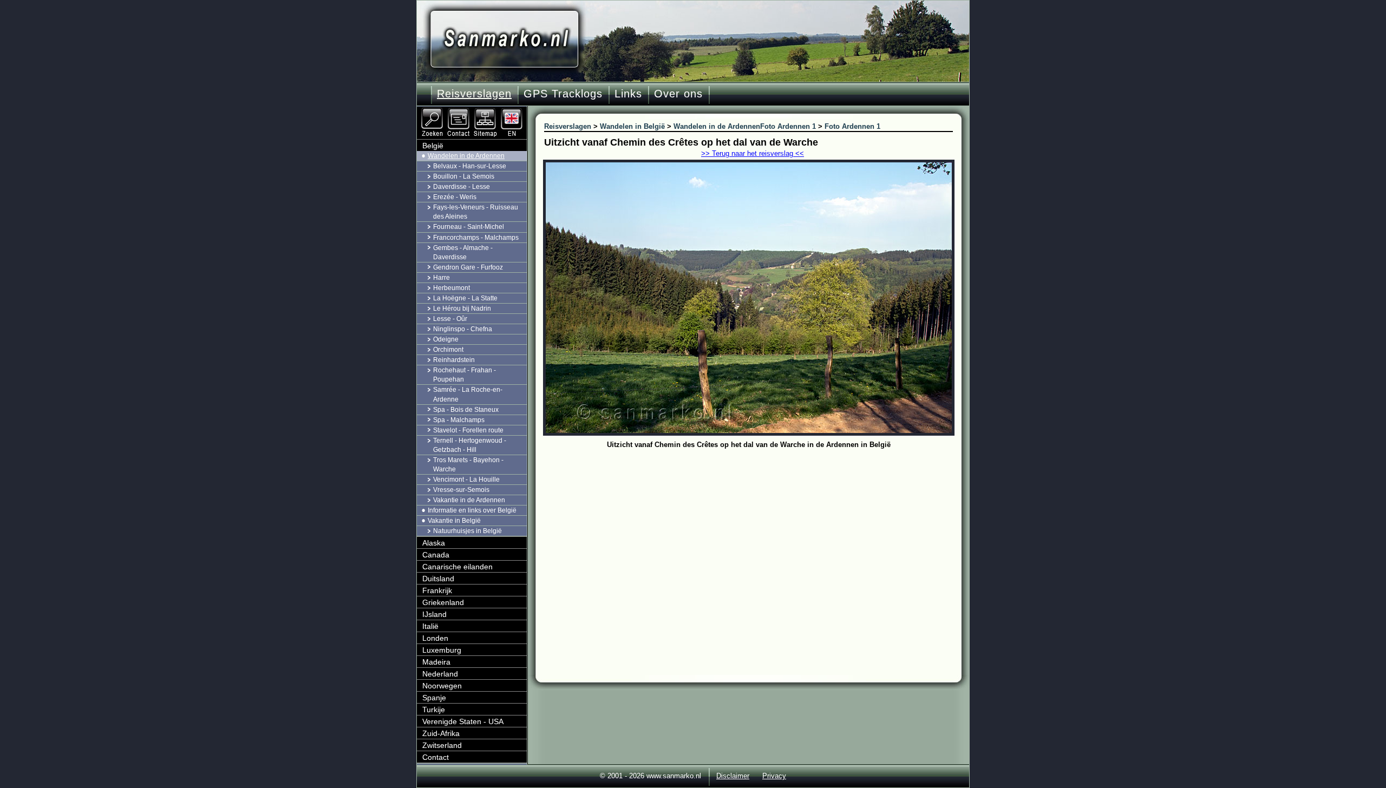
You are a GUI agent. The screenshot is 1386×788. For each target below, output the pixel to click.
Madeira (436, 662)
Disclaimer (732, 776)
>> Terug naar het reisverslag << (752, 153)
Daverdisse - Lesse (461, 187)
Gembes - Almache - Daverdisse (463, 252)
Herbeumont (451, 288)
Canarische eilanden (457, 566)
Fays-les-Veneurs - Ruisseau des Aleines (475, 211)
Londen (435, 638)
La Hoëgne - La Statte (465, 298)
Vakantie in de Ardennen (469, 500)
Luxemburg (441, 650)
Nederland (440, 673)
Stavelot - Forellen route (468, 430)
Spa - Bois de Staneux (466, 409)
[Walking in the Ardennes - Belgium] (513, 111)
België (432, 145)
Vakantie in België (454, 520)
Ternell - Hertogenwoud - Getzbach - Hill (469, 445)
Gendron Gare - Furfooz (468, 267)
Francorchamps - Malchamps (476, 237)
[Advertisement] (756, 533)
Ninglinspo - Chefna (462, 329)
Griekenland (443, 602)
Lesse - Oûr (450, 319)
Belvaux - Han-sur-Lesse (469, 166)
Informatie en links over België (472, 510)
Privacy (774, 776)
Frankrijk (437, 590)
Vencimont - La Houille (466, 479)
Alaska (433, 543)
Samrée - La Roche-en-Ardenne (467, 394)
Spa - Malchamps (459, 420)
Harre (441, 277)
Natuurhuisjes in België (467, 531)
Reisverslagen (474, 94)
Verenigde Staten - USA (463, 721)
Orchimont (448, 349)
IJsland (434, 614)
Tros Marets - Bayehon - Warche (468, 464)
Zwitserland (442, 745)
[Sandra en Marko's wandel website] (504, 39)
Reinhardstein (454, 360)
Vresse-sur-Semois (461, 490)
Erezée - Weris (454, 197)
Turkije (433, 709)
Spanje (434, 697)
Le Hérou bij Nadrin (462, 308)
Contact (435, 757)
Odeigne (446, 339)
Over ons (678, 94)
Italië (430, 626)
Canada (435, 554)
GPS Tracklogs (563, 94)
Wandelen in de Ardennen (466, 156)
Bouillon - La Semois (463, 176)
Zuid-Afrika (441, 733)
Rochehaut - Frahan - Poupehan (464, 374)
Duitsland (438, 578)
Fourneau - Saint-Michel (468, 227)
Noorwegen (442, 685)
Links (628, 94)
